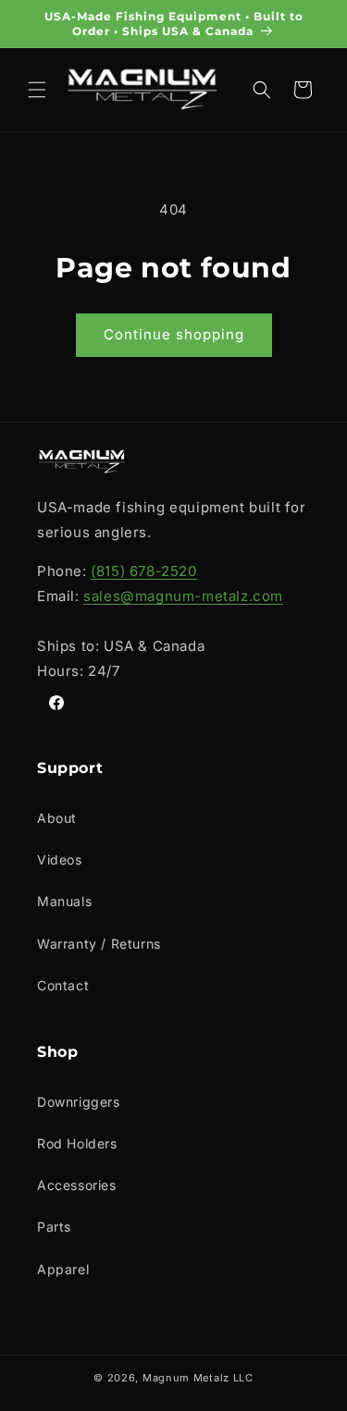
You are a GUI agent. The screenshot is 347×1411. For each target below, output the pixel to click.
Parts (54, 1226)
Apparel (63, 1269)
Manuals (64, 901)
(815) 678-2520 (143, 571)
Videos (59, 859)
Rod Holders (77, 1143)
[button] (37, 89)
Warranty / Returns (99, 943)
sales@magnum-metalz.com (183, 596)
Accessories (77, 1185)
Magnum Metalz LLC (198, 1377)
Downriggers (78, 1102)
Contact (63, 985)
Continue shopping (174, 334)
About (57, 818)
